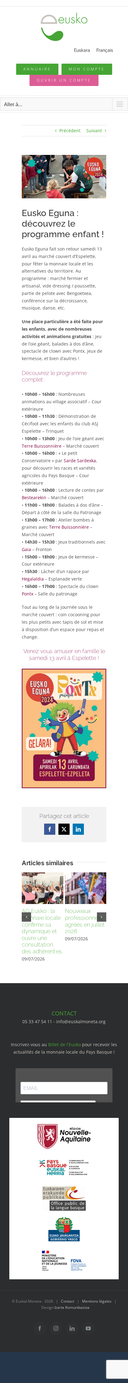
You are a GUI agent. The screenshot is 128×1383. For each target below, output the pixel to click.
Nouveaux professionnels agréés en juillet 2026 (85, 921)
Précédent (69, 130)
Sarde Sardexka (80, 460)
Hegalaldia (33, 579)
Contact (67, 1301)
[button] (26, 917)
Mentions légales (97, 1301)
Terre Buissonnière (42, 446)
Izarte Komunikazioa (71, 1307)
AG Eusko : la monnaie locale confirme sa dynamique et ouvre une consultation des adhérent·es (42, 931)
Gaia (26, 549)
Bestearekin (34, 497)
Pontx (27, 594)
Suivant (94, 130)
